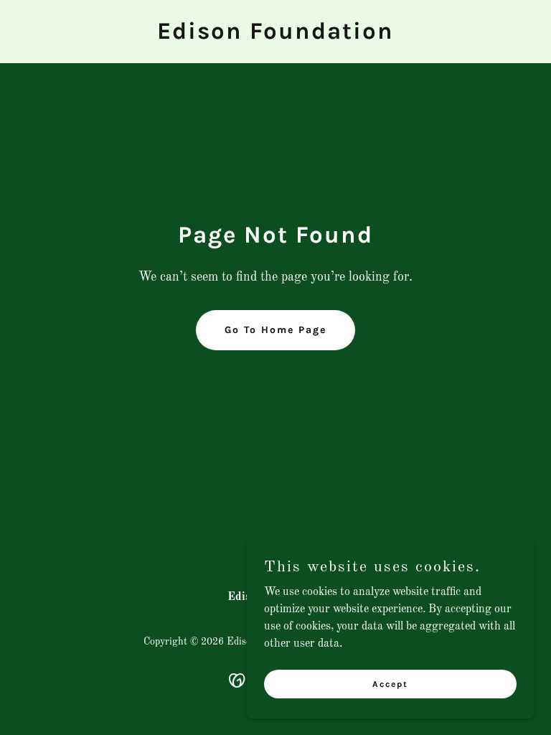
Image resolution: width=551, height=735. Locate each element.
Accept (390, 683)
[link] (275, 36)
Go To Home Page (275, 330)
